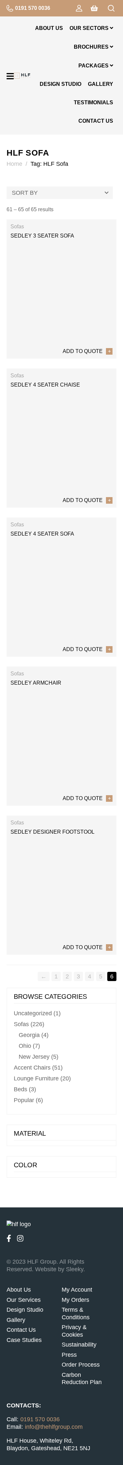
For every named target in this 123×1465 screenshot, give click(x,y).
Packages (94, 65)
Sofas (17, 226)
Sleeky (74, 1269)
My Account (77, 1289)
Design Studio (60, 84)
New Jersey (34, 1056)
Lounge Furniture (36, 1078)
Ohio (25, 1046)
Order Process (81, 1364)
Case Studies (24, 1340)
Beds (20, 1089)
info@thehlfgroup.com (54, 1427)
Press (69, 1354)
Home (14, 164)
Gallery (100, 84)
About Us (49, 28)
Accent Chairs (32, 1067)
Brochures (92, 47)
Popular (24, 1100)
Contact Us (95, 121)
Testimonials (93, 102)
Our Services (24, 1300)
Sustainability (79, 1344)
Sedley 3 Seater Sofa (42, 236)
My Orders (75, 1300)
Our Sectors (90, 28)
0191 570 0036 (32, 8)
